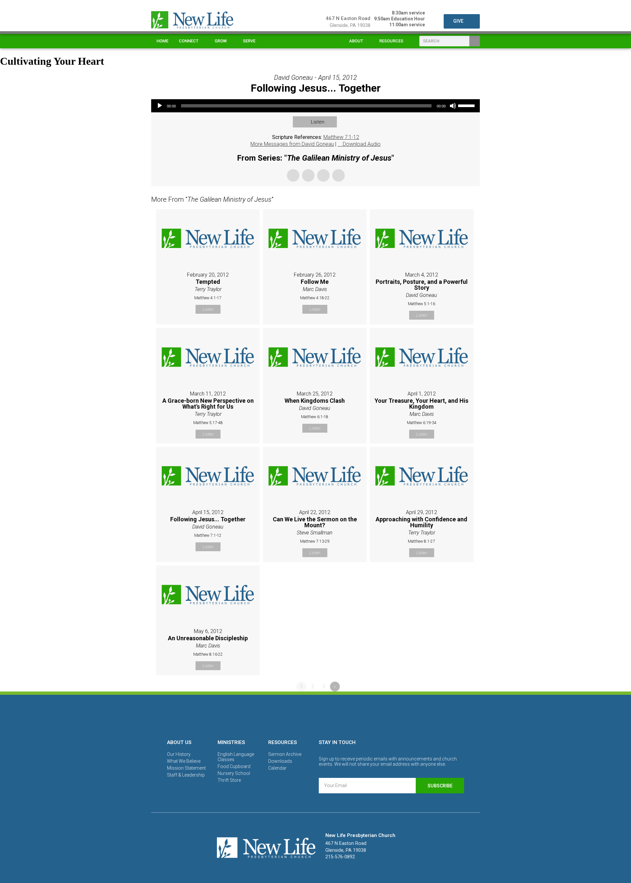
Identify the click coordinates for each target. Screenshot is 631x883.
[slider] (467, 105)
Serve (249, 40)
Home (162, 40)
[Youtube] (338, 715)
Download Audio (362, 144)
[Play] (159, 105)
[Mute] (453, 105)
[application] (315, 105)
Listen (317, 122)
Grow (221, 40)
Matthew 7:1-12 (341, 137)
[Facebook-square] (292, 715)
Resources (391, 40)
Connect (189, 40)
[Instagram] (315, 715)
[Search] (474, 41)
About (356, 40)
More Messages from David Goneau (292, 144)
